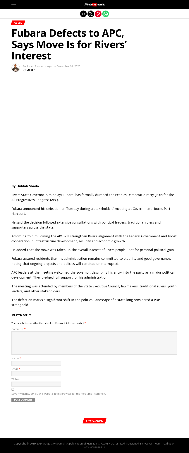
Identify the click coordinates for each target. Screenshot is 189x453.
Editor (31, 69)
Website (16, 379)
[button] (14, 4)
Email (15, 368)
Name (16, 358)
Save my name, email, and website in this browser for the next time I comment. (58, 393)
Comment (18, 329)
